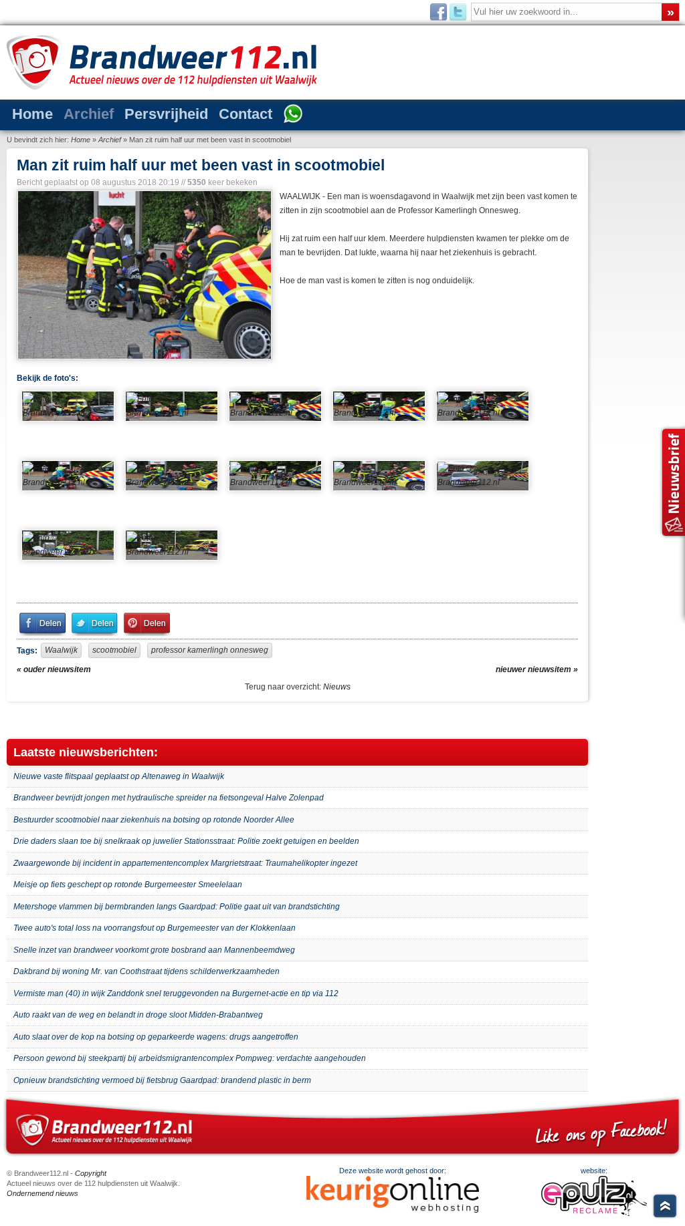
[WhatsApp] (293, 115)
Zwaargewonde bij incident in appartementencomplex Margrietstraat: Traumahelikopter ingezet (185, 863)
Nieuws (337, 687)
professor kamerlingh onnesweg (209, 650)
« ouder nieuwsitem (54, 669)
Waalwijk (61, 650)
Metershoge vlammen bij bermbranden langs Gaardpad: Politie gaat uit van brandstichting (176, 906)
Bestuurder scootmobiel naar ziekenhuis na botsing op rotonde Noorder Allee (153, 819)
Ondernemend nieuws (42, 1193)
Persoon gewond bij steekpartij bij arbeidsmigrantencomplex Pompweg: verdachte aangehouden (189, 1058)
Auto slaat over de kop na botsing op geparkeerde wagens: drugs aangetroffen (155, 1037)
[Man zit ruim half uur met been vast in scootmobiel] (143, 275)
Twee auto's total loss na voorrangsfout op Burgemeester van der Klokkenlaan (154, 928)
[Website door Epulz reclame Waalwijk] (594, 1213)
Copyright (90, 1173)
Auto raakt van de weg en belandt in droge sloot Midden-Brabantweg (138, 1015)
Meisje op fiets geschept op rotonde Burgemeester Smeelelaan (127, 884)
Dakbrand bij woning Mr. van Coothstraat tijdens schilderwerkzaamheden (146, 971)
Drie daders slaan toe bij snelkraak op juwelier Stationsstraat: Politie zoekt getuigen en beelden (186, 841)
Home (32, 114)
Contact (245, 114)
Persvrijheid (166, 114)
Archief (89, 114)
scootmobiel (114, 650)
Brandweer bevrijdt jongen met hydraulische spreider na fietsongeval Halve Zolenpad (168, 797)
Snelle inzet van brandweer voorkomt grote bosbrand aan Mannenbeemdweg (154, 950)
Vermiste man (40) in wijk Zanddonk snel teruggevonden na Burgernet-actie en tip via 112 (175, 993)
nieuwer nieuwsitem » (537, 669)
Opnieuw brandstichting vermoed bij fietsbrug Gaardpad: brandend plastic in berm (162, 1080)
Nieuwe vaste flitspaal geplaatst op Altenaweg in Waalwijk (118, 776)
